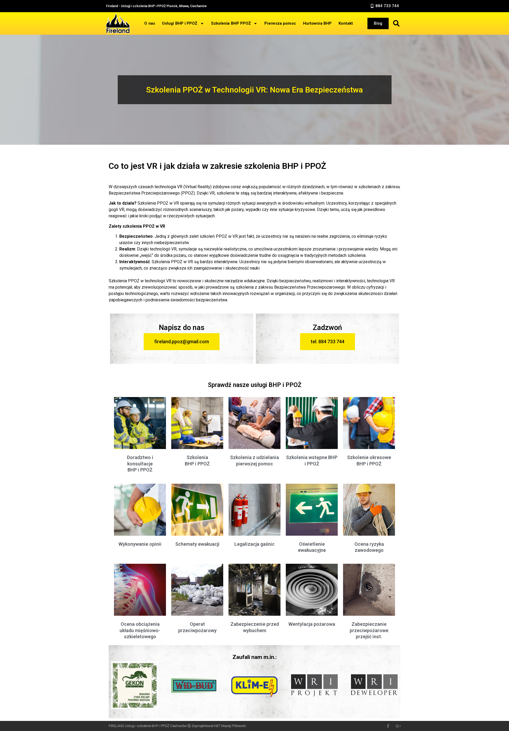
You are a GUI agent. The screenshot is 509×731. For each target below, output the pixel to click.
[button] (384, 6)
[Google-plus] (398, 726)
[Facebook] (388, 726)
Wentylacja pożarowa (311, 624)
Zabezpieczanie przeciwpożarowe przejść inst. (369, 630)
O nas (149, 23)
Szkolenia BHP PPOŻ (231, 23)
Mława (183, 6)
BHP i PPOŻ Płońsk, (162, 6)
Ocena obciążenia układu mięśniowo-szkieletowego (140, 630)
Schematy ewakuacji (197, 544)
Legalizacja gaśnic (254, 544)
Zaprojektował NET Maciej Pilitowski (219, 726)
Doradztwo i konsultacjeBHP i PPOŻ (140, 464)
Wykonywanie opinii (140, 544)
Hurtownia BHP (317, 23)
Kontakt (346, 23)
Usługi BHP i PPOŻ (180, 23)
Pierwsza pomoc (280, 23)
